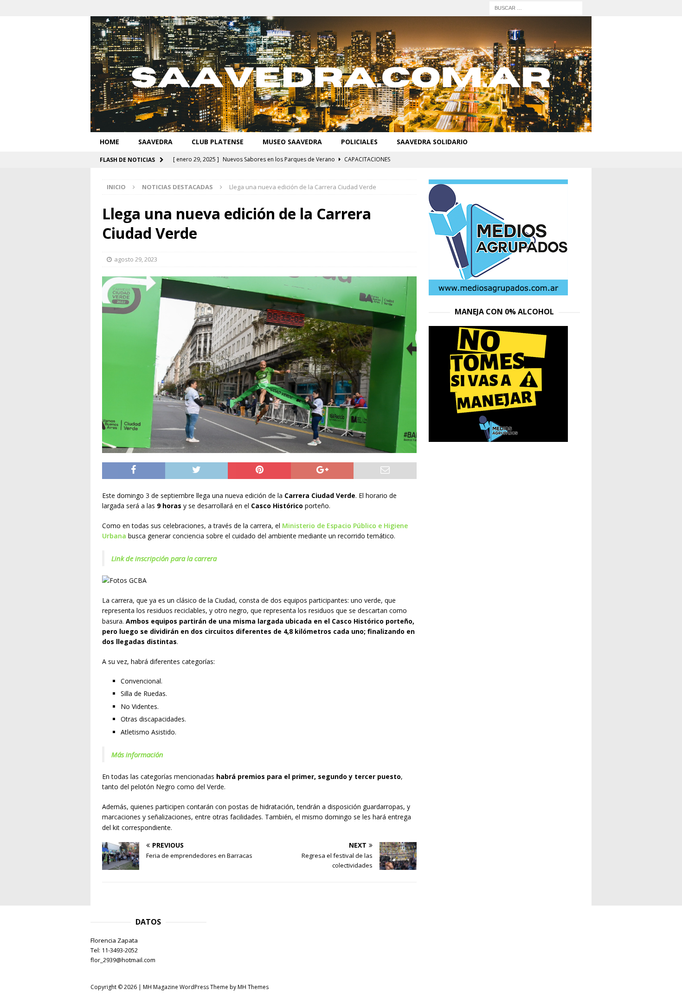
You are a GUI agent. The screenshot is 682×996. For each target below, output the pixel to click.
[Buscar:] (535, 7)
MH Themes (253, 987)
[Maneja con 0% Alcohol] (498, 436)
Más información (138, 754)
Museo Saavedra (292, 141)
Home (109, 141)
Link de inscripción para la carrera (164, 558)
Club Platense (218, 141)
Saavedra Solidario (432, 141)
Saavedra (155, 141)
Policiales (359, 141)
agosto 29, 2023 (135, 259)
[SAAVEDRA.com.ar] (341, 126)
